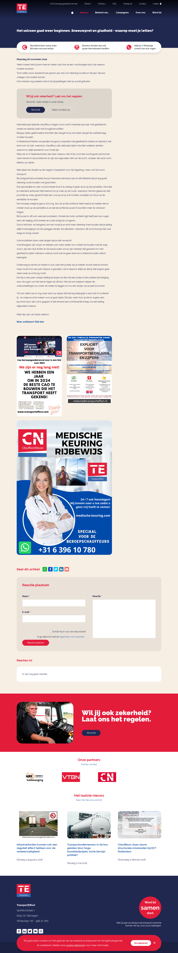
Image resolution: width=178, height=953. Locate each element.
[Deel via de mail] (67, 569)
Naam (26, 596)
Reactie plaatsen (35, 642)
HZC (115, 4)
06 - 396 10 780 (39, 920)
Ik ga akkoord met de (61, 636)
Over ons (140, 12)
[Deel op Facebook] (50, 569)
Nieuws (84, 12)
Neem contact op (61, 109)
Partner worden (89, 764)
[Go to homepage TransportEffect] (22, 8)
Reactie (97, 596)
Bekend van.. (102, 12)
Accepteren (141, 943)
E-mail (26, 612)
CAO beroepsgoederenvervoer (64, 4)
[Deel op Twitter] (56, 569)
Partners (102, 4)
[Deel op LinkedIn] (61, 569)
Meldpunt (127, 4)
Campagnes (122, 12)
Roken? (88, 4)
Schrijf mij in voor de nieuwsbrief (69, 631)
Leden (156, 4)
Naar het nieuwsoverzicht (89, 800)
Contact (142, 4)
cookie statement (75, 945)
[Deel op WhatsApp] (45, 569)
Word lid (156, 12)
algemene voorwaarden (72, 636)
